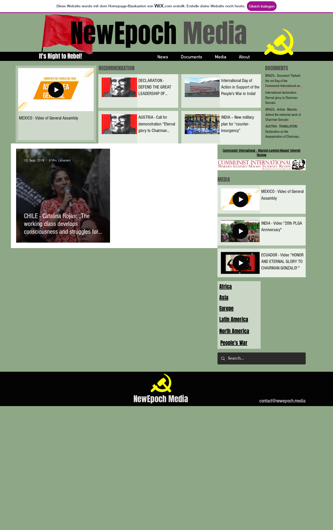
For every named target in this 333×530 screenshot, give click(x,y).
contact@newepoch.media (282, 401)
